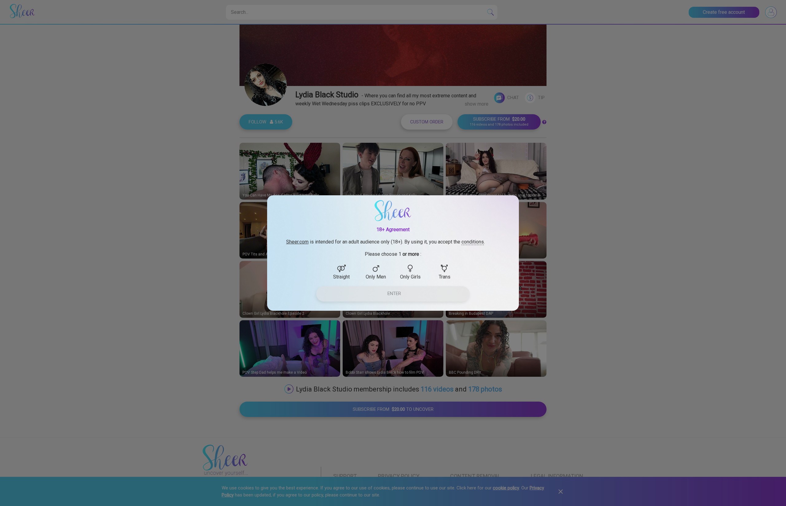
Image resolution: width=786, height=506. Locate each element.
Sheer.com (297, 242)
